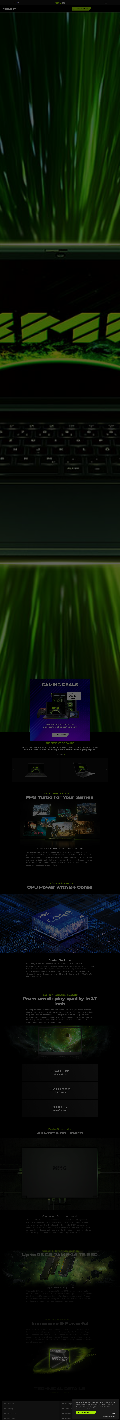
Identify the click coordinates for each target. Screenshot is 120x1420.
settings (113, 1413)
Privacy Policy (112, 1416)
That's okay (85, 1412)
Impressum (105, 1416)
